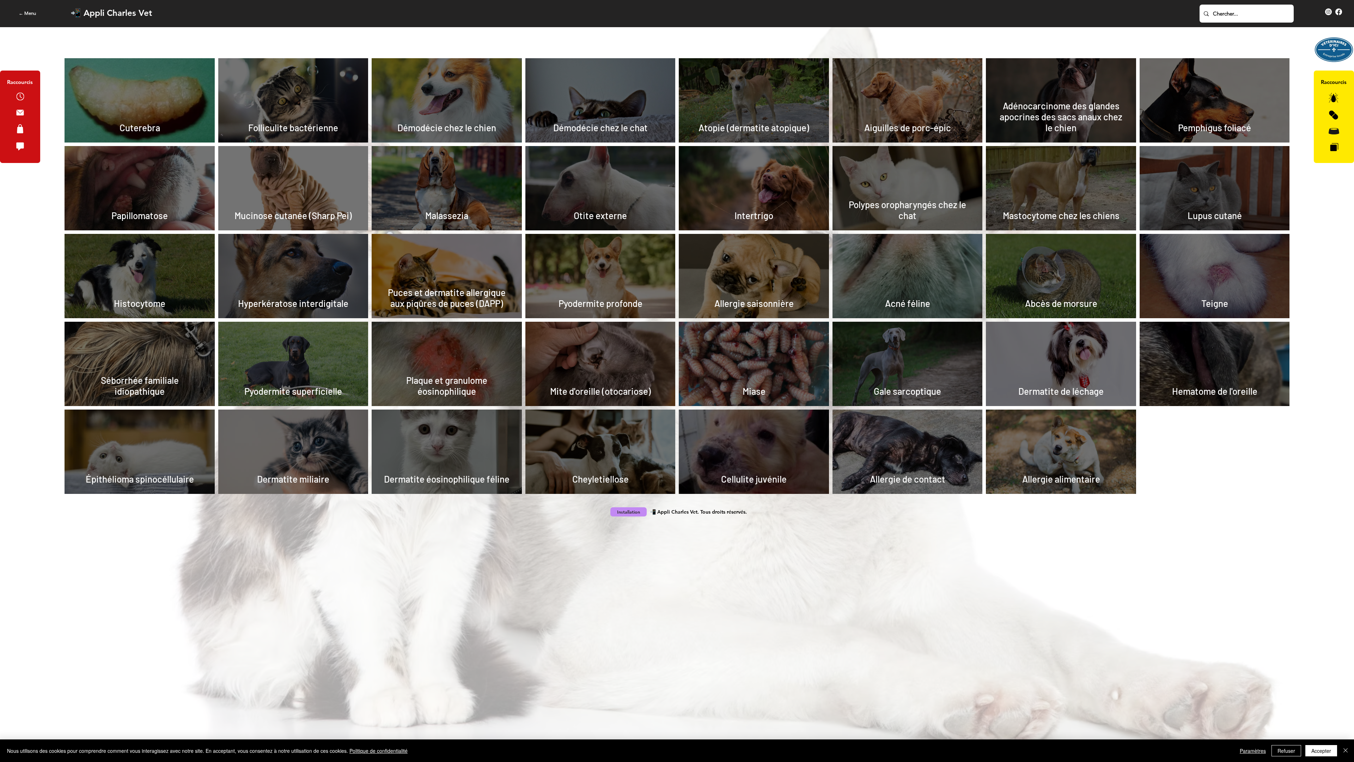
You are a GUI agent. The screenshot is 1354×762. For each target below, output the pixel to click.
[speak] (20, 146)
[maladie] (1334, 147)
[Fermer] (1345, 750)
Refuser (1286, 750)
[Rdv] (20, 96)
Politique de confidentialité (378, 750)
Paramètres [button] (1253, 750)
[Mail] (20, 112)
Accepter (1321, 750)
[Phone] (20, 128)
